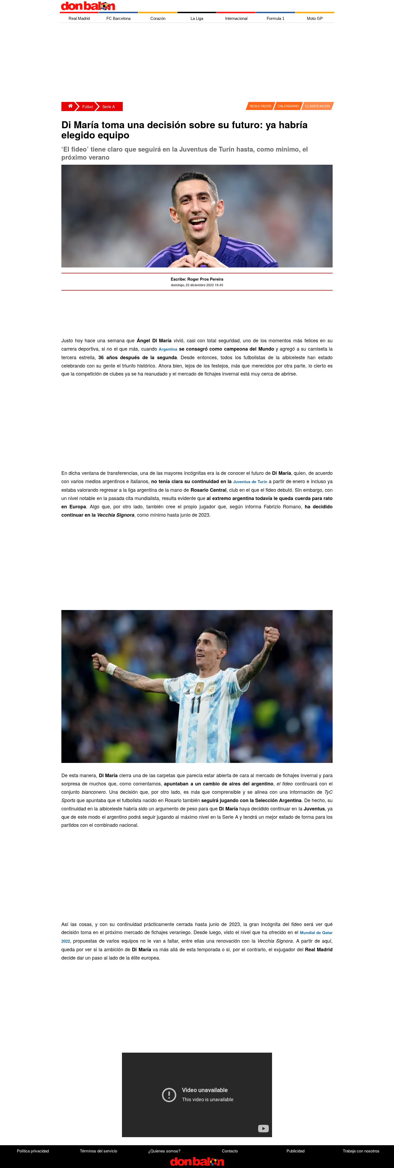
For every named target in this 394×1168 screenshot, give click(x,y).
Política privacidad (33, 1151)
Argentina (168, 349)
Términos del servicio (98, 1151)
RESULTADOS (260, 106)
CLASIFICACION (317, 106)
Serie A (108, 106)
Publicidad (295, 1151)
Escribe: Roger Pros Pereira (197, 279)
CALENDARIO (288, 106)
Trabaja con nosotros (361, 1151)
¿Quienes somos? (164, 1151)
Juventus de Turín (250, 481)
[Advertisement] (198, 63)
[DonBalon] (67, 106)
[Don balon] (190, 6)
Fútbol (87, 106)
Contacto (230, 1151)
